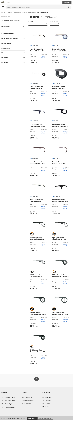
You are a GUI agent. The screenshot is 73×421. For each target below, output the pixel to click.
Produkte (9, 12)
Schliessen (31, 418)
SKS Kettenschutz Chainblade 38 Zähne (38, 238)
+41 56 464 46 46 (10, 397)
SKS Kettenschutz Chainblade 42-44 (59, 238)
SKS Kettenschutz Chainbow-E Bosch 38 (38, 351)
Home (3, 12)
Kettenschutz (44, 12)
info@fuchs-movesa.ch (8, 404)
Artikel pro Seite (54, 21)
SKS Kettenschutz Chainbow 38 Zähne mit (61, 276)
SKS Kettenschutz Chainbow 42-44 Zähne (38, 313)
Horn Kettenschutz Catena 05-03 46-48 (37, 50)
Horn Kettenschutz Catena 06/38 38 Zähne (61, 50)
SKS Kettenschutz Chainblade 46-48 (36, 276)
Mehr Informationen (45, 418)
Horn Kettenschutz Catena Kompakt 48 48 (60, 200)
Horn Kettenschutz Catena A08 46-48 (37, 200)
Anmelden (67, 2)
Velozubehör (18, 12)
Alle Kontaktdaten (10, 408)
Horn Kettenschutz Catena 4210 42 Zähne (38, 125)
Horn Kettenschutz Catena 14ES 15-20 (59, 88)
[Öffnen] (3, 7)
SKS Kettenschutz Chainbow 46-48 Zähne (61, 313)
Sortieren (30, 21)
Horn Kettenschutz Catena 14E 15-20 (37, 88)
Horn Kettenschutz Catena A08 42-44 (59, 163)
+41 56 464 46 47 (10, 400)
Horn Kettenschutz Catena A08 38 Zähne (38, 163)
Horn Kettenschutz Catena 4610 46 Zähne (60, 125)
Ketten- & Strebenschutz (30, 12)
